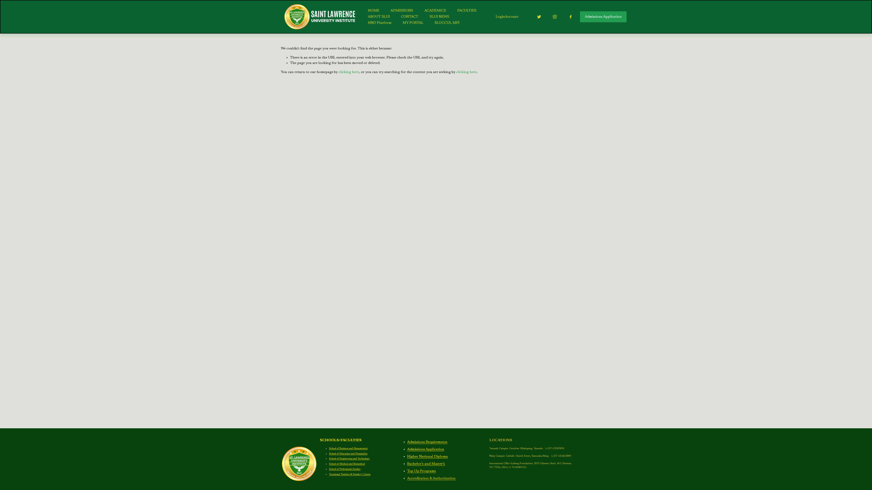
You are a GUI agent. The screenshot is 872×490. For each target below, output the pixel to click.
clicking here (349, 72)
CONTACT (409, 17)
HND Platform (379, 23)
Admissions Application (603, 17)
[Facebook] (570, 17)
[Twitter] (539, 17)
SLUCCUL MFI (447, 23)
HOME (373, 10)
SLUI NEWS (439, 17)
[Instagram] (554, 17)
